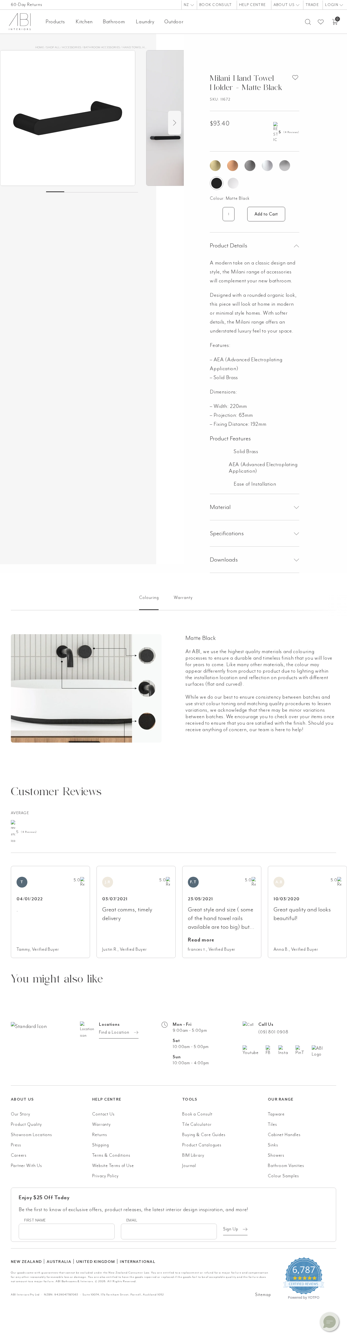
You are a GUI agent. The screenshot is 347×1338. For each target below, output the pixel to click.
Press (16, 1145)
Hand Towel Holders (139, 47)
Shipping (100, 1145)
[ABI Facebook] (272, 1050)
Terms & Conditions (111, 1155)
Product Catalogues (201, 1145)
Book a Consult (197, 1114)
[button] (329, 1321)
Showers (276, 1155)
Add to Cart (266, 214)
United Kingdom (95, 1261)
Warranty (101, 1124)
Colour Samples (283, 1176)
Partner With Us (26, 1165)
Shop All (53, 47)
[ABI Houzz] (324, 1051)
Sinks (273, 1145)
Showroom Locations (31, 1134)
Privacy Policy (105, 1176)
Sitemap (263, 1294)
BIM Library (193, 1155)
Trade (312, 4)
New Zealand (26, 1261)
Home (39, 47)
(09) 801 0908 (273, 1032)
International (137, 1261)
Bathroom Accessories (101, 47)
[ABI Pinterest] (303, 1050)
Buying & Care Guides (204, 1134)
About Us (285, 4)
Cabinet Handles (284, 1134)
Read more (201, 940)
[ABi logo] (51, 1048)
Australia (59, 1261)
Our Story (20, 1114)
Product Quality (26, 1124)
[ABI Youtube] (254, 1050)
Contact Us (103, 1114)
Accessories (71, 47)
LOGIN (332, 4)
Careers (19, 1155)
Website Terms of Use (113, 1165)
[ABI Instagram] (286, 1050)
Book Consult (215, 4)
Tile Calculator (197, 1124)
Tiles (272, 1124)
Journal (189, 1165)
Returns (99, 1134)
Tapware (276, 1114)
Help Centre (252, 4)
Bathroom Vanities (286, 1165)
